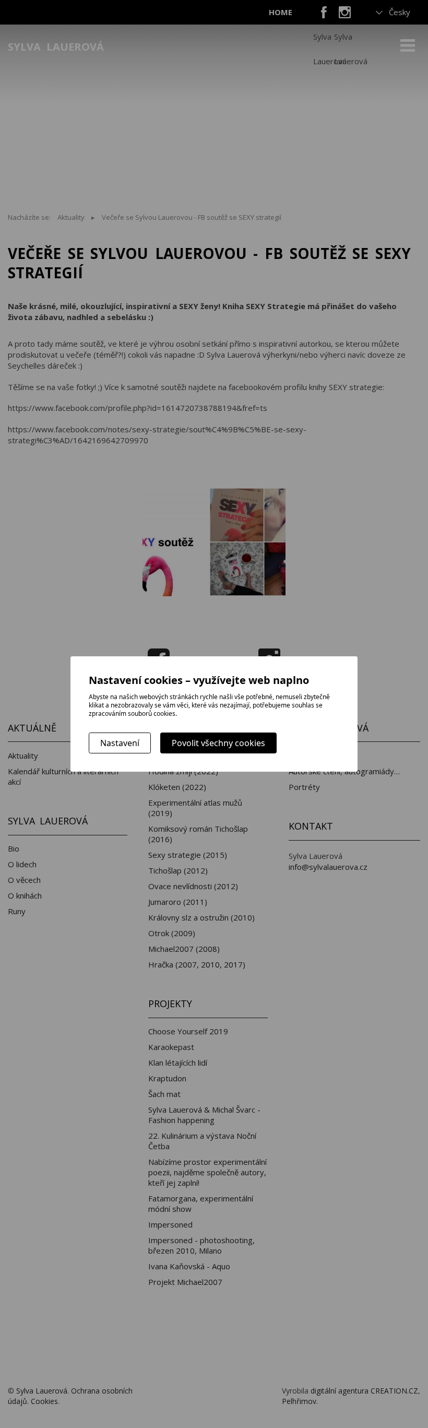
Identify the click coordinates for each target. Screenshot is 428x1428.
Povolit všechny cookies (218, 743)
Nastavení (119, 743)
